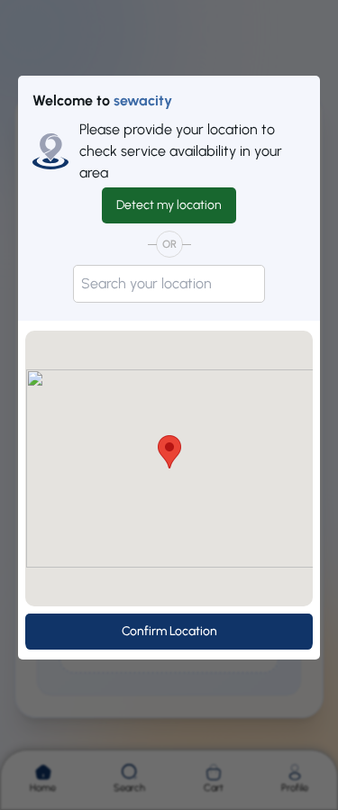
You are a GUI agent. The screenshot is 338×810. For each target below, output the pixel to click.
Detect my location (169, 205)
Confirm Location (169, 631)
